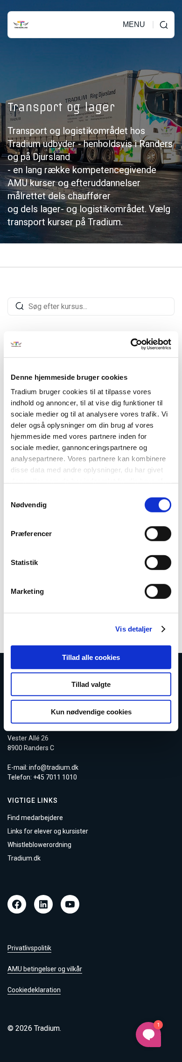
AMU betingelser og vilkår (44, 969)
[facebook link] (16, 904)
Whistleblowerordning (39, 844)
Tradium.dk (24, 858)
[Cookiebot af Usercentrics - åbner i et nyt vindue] (131, 344)
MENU (134, 24)
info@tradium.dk (53, 767)
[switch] (158, 533)
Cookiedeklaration (34, 990)
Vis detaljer (133, 629)
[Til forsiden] (21, 24)
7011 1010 (61, 777)
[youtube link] (70, 904)
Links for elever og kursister (47, 831)
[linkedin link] (43, 904)
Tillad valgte (91, 684)
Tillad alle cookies (91, 657)
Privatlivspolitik (29, 948)
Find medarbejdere (35, 817)
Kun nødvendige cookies (91, 711)
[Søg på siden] (163, 24)
